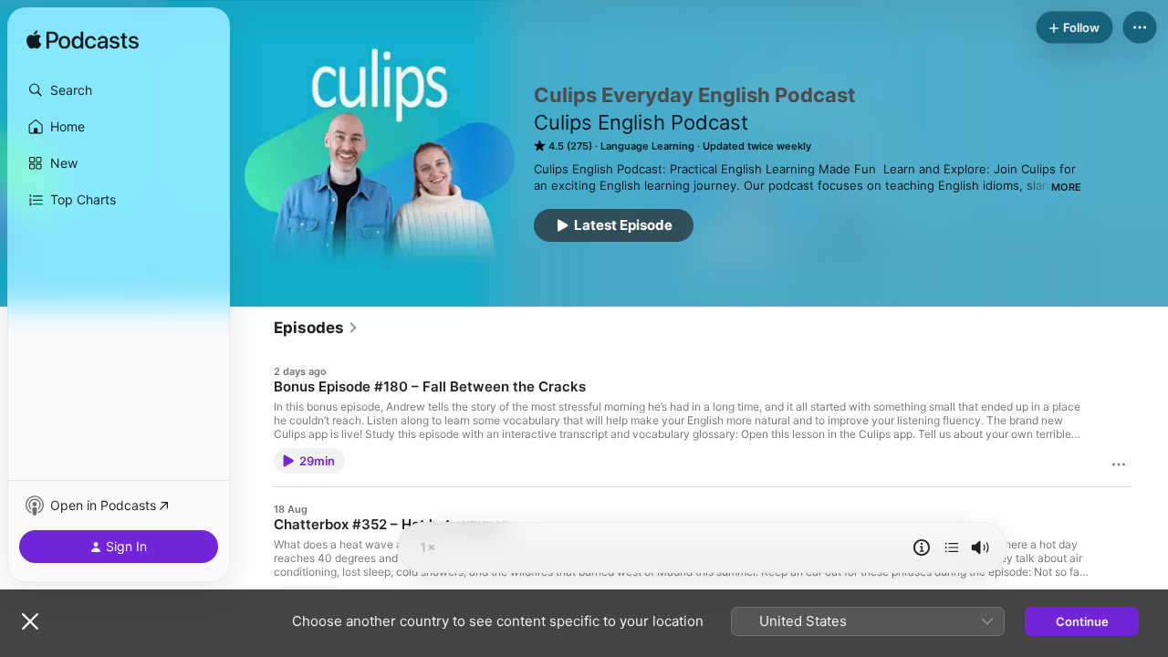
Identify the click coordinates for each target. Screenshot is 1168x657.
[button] (118, 90)
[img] (82, 41)
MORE (1066, 187)
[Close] (30, 621)
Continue (1082, 621)
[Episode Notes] (922, 547)
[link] (316, 328)
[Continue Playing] (952, 547)
